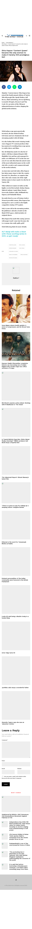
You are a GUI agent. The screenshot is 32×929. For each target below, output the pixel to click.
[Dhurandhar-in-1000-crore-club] (16, 346)
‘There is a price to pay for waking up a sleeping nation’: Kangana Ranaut (15, 506)
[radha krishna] (16, 525)
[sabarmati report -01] (16, 460)
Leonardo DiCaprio (13, 251)
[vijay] (16, 636)
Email (3, 768)
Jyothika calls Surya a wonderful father (15, 687)
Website (19, 768)
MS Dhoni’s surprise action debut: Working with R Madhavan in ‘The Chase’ (16, 403)
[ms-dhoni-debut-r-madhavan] (16, 386)
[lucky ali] (16, 599)
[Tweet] (9, 87)
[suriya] (16, 670)
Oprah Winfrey (24, 254)
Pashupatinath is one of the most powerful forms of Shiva (19, 844)
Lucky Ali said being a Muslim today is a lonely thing (15, 617)
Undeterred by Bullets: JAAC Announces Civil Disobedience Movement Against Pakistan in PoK (15, 816)
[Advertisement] (16, 16)
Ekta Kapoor (22, 244)
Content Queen (12, 244)
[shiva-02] (5, 866)
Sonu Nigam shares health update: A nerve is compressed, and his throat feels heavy (16, 327)
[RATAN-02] (5, 836)
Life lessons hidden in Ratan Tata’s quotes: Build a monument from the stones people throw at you (18, 837)
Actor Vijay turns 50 (8, 653)
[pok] (16, 804)
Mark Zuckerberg (13, 254)
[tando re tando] (16, 561)
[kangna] (16, 492)
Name (3, 760)
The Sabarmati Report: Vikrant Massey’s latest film (15, 478)
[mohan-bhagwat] (5, 854)
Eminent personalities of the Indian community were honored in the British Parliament (15, 580)
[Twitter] (16, 880)
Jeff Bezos (22, 248)
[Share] (4, 87)
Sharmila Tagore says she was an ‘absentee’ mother (13, 723)
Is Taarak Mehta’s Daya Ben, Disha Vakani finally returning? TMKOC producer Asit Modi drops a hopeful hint (15, 441)
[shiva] (5, 846)
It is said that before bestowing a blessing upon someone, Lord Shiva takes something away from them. (18, 867)
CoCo (15, 278)
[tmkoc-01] (16, 422)
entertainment (12, 248)
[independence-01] (5, 824)
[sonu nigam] (16, 308)
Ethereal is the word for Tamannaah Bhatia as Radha (14, 542)
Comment (5, 740)
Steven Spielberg (13, 257)
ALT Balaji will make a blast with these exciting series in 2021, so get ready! (14, 234)
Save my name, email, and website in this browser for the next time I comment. (14, 777)
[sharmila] (16, 705)
